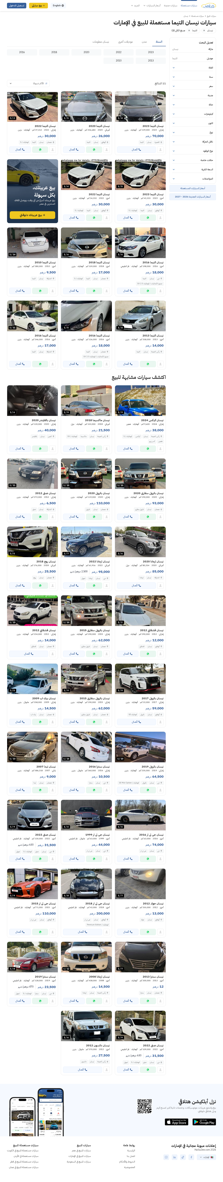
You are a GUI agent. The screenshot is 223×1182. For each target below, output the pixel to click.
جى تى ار (143, 850)
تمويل (83, 578)
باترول (88, 509)
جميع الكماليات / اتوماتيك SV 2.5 (149, 283)
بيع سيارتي (37, 5)
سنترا (91, 782)
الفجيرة (157, 142)
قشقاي (142, 646)
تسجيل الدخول (16, 5)
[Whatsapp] (94, 149)
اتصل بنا (131, 1156)
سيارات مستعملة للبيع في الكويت (23, 1150)
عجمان (49, 142)
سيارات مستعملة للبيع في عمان (24, 1167)
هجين (160, 441)
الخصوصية (129, 1167)
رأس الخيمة (155, 351)
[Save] (119, 95)
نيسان (149, 142)
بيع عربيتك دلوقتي (31, 215)
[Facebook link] (191, 1157)
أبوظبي (103, 142)
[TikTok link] (183, 1157)
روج (34, 577)
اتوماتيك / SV (72, 436)
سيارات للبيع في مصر (81, 1150)
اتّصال (135, 149)
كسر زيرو (152, 441)
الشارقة (49, 278)
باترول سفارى (139, 509)
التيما (142, 142)
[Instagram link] (166, 1157)
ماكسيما (83, 436)
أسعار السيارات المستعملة (192, 188)
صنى (34, 509)
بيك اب (33, 714)
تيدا (34, 782)
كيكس (138, 436)
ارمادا (142, 577)
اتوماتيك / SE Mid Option (129, 782)
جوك (142, 919)
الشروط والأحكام (127, 1161)
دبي (158, 278)
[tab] (159, 42)
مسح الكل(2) (178, 30)
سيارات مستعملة (189, 5)
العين (50, 436)
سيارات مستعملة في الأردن (26, 1156)
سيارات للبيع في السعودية (79, 1161)
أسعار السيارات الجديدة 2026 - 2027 (193, 197)
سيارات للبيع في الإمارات (79, 1156)
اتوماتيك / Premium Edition (98, 924)
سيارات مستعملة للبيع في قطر (24, 1161)
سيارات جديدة (170, 5)
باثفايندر (34, 436)
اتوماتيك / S (24, 142)
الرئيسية (131, 1150)
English (57, 5)
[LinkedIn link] (174, 1157)
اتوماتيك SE (133, 714)
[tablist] (86, 42)
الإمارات (206, 1157)
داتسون (83, 1061)
